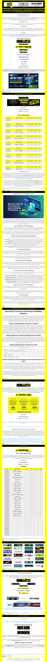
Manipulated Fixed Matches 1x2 (32, 538)
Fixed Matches (31, 622)
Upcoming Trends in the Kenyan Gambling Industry (23, 308)
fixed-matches (8, 91)
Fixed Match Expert (6, 608)
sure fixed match (26, 188)
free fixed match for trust (24, 439)
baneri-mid (8, 378)
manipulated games (8, 90)
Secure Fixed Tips (9, 539)
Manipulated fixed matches (7, 441)
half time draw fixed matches (27, 440)
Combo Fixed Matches (29, 608)
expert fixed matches (15, 187)
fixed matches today (15, 439)
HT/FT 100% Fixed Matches (20, 609)
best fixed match (7, 538)
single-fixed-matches (9, 540)
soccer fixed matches (30, 441)
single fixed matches (22, 441)
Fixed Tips (19, 568)
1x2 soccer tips (7, 438)
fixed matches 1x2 (21, 654)
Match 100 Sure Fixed (26, 612)
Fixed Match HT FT (6, 621)
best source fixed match (8, 89)
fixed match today (40, 438)
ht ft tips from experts (28, 654)
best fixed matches (7, 187)
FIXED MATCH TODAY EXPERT (23, 380)
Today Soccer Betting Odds (23, 571)
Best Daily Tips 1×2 (20, 621)
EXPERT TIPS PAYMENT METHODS (29, 9)
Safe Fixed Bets (13, 608)
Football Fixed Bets (23, 538)
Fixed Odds (15, 568)
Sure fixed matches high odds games (23, 12)
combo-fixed (8, 306)
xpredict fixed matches (41, 442)
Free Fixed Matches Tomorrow (16, 612)
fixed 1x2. (35, 438)
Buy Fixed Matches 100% (15, 538)
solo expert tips (20, 188)
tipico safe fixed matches (8, 442)
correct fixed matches (29, 438)
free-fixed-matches (9, 614)
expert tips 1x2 (28, 187)
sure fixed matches (9, 655)
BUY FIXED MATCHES (23, 445)
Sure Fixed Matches (13, 621)
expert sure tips (7, 654)
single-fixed (8, 443)
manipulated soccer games (37, 654)
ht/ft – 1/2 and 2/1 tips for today (37, 440)
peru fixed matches (15, 441)
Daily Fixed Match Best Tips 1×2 (17, 9)
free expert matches (39, 187)
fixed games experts (13, 654)
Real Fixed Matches (29, 609)
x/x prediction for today (32, 442)
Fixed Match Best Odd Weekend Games (23, 93)
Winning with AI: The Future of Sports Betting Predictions (23, 191)
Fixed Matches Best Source (7, 439)
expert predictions (22, 187)
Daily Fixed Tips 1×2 (20, 608)
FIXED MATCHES (25, 89)
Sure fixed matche (20, 90)
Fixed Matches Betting (23, 542)
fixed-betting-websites (10, 569)
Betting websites (7, 9)
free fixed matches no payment (34, 439)
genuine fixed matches (41, 173)
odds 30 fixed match (13, 188)
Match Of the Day (28, 621)
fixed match (20, 89)
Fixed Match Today (11, 609)
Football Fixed (25, 622)
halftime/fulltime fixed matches (20, 174)
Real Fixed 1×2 (19, 622)
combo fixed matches (21, 438)
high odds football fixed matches (34, 89)
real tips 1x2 (14, 90)
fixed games (15, 89)
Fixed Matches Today (35, 621)
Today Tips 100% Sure (16, 539)
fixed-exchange (8, 656)
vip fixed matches (16, 442)
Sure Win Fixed (35, 608)
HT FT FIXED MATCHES (39, 9)
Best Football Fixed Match (37, 609)
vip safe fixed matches (24, 442)
